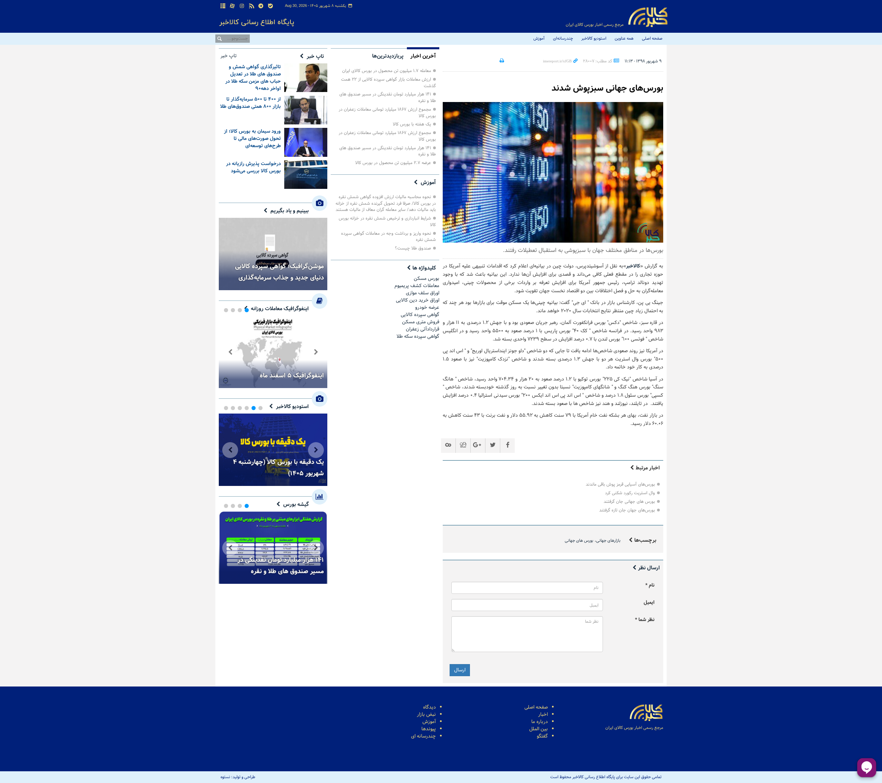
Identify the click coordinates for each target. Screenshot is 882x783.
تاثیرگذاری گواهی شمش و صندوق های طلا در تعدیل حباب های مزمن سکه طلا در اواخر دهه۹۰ (253, 78)
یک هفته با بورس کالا (412, 124)
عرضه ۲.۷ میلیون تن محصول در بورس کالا (393, 162)
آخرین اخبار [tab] (423, 56)
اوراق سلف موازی (422, 293)
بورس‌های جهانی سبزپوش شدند (607, 88)
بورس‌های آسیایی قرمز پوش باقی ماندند (620, 484)
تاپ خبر (315, 56)
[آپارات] (232, 6)
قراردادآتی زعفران (422, 329)
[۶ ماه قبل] (273, 352)
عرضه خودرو (427, 308)
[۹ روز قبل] (305, 174)
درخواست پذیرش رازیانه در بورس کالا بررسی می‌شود (253, 167)
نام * (650, 585)
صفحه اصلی (652, 38)
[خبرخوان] (251, 6)
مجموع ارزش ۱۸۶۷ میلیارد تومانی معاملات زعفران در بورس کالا (387, 113)
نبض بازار (426, 715)
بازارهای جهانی (608, 540)
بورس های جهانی (579, 540)
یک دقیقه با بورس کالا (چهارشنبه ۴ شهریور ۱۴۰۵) (278, 467)
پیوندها (428, 729)
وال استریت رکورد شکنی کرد (630, 493)
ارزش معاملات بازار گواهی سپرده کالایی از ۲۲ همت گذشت (388, 83)
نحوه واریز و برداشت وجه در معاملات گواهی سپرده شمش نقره (388, 237)
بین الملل (538, 729)
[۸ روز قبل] (305, 142)
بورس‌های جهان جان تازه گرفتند (627, 510)
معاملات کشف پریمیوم (416, 286)
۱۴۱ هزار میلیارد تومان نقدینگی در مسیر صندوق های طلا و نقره (387, 97)
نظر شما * (645, 619)
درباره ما (539, 722)
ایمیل (649, 602)
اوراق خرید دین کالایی (417, 300)
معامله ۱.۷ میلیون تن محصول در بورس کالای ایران (386, 70)
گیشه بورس (296, 504)
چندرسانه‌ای (563, 38)
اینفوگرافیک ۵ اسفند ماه (292, 375)
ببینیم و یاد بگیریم (289, 211)
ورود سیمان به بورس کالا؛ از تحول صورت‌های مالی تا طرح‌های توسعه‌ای (252, 139)
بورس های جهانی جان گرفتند (629, 501)
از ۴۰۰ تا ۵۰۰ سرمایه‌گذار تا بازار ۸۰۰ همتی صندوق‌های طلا (250, 103)
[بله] (270, 6)
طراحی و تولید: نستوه (237, 777)
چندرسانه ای (423, 736)
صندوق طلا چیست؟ (413, 248)
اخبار (543, 715)
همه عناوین (624, 38)
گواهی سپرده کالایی (420, 315)
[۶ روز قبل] (305, 110)
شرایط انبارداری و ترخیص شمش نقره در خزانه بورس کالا (387, 221)
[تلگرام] (261, 6)
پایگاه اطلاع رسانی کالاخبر (647, 17)
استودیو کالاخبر (593, 38)
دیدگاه (429, 707)
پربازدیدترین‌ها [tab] (387, 56)
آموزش (539, 38)
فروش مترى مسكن (420, 322)
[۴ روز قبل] (305, 77)
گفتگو (542, 736)
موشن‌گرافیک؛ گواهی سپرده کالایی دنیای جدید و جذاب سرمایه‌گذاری (279, 272)
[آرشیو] (223, 6)
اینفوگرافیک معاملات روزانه (280, 309)
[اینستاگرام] (242, 6)
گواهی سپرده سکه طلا (418, 336)
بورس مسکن (426, 279)
